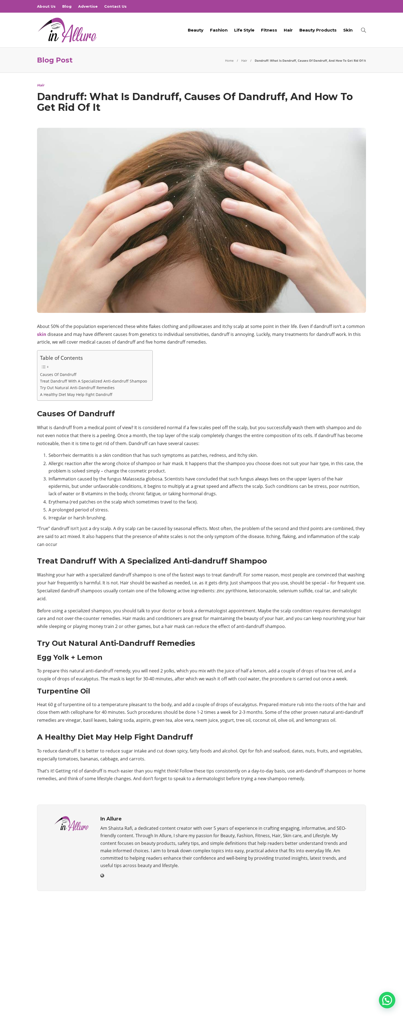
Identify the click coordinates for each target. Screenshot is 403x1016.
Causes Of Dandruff (58, 374)
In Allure (359, 995)
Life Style (244, 30)
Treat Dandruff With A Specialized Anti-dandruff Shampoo (93, 381)
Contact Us (115, 6)
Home (229, 60)
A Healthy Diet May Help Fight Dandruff (76, 394)
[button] (387, 1000)
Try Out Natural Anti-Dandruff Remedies (77, 387)
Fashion (219, 30)
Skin (348, 30)
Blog (67, 6)
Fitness (269, 30)
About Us (46, 6)
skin (41, 334)
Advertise (88, 6)
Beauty (195, 30)
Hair (288, 30)
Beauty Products (318, 30)
